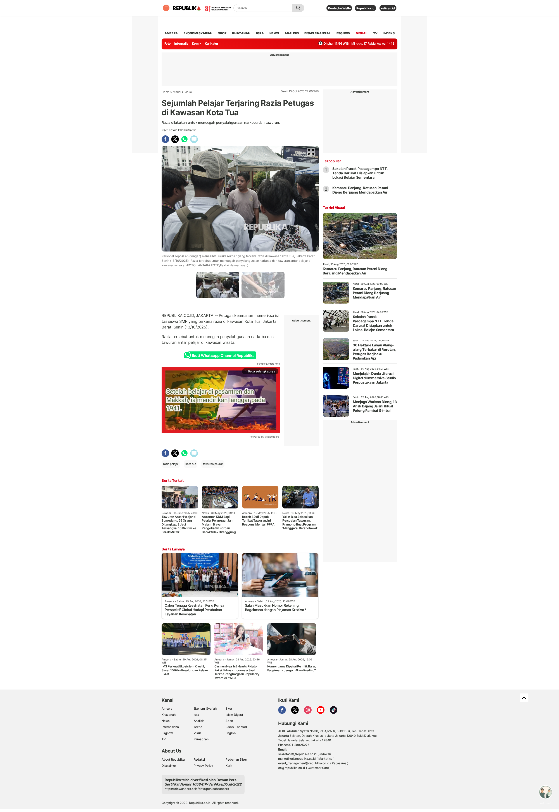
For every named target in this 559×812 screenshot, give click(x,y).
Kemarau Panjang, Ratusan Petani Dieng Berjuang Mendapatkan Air (360, 190)
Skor (229, 708)
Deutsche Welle (339, 8)
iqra (260, 33)
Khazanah (168, 714)
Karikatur (211, 43)
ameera (171, 33)
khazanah (241, 33)
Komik (196, 43)
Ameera (167, 708)
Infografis (181, 43)
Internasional (170, 727)
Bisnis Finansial (317, 33)
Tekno (198, 727)
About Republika (173, 759)
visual (361, 33)
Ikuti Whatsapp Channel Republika (223, 355)
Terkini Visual (334, 207)
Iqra (196, 714)
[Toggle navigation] (166, 7)
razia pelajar (170, 464)
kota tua (190, 464)
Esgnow (167, 733)
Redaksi (199, 759)
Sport (229, 721)
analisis (291, 33)
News (166, 721)
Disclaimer (169, 765)
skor (222, 33)
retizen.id (388, 8)
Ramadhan (201, 739)
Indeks (389, 33)
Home (165, 92)
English (231, 733)
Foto (167, 43)
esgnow (343, 33)
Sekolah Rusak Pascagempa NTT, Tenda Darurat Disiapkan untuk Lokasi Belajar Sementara (360, 173)
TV (375, 33)
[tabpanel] (217, 285)
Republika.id (365, 8)
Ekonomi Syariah (198, 33)
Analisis (199, 721)
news (274, 33)
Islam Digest (234, 714)
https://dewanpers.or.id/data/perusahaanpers (197, 789)
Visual (177, 92)
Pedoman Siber (236, 759)
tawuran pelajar (213, 464)
